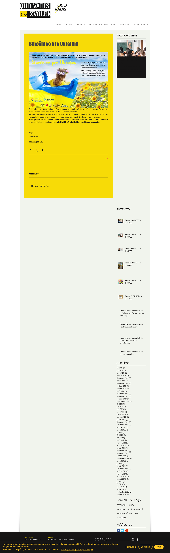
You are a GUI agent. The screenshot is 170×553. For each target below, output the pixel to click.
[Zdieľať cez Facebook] (30, 150)
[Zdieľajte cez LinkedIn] (43, 150)
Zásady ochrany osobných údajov (77, 549)
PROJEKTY (33, 137)
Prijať (158, 546)
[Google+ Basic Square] (126, 530)
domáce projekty (36, 142)
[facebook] (137, 539)
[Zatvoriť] (166, 547)
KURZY (131, 505)
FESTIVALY (121, 505)
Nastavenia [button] (131, 546)
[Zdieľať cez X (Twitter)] (36, 150)
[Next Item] (141, 48)
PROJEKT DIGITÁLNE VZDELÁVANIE (131, 509)
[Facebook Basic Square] (118, 530)
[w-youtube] (133, 539)
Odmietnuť (145, 546)
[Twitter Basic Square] (122, 530)
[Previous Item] (121, 48)
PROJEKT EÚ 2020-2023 (127, 513)
